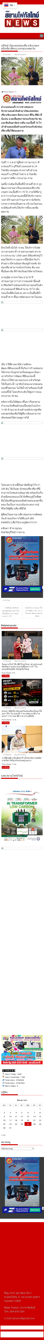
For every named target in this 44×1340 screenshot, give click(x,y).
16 (4, 1120)
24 (10, 1124)
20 (28, 1120)
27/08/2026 (7, 661)
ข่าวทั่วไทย (6, 600)
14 (34, 1116)
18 (16, 1120)
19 (22, 1120)
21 (34, 1120)
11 (16, 1116)
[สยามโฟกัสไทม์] (3, 35)
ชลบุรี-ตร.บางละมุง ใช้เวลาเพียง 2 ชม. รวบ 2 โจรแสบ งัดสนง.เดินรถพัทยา (33, 612)
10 (10, 1116)
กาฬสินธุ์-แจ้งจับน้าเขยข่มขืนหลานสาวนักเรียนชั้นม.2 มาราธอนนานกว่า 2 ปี (10, 612)
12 (22, 1116)
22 (40, 1120)
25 (16, 1124)
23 (4, 1124)
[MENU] (41, 35)
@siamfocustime (20, 55)
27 (28, 1124)
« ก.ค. (3, 1135)
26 (22, 1124)
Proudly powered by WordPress (17, 1333)
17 (10, 1120)
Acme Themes (28, 1336)
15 (40, 1116)
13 (28, 1116)
